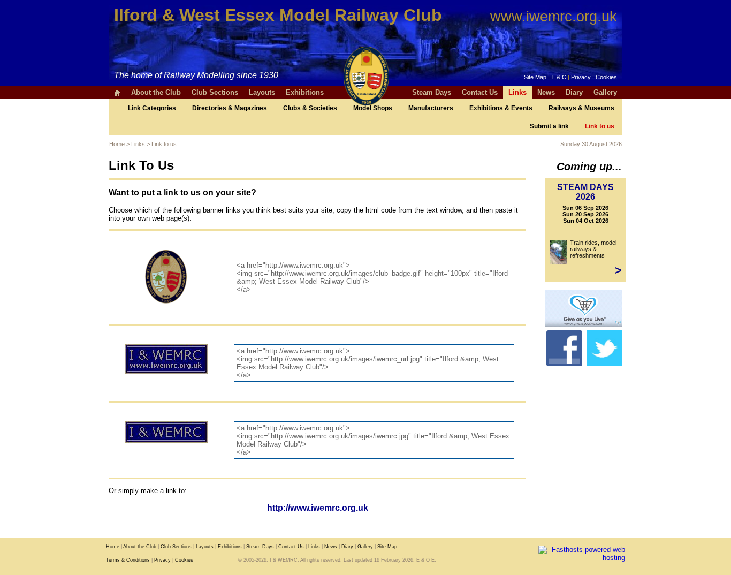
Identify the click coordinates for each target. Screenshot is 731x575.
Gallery (605, 92)
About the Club (156, 92)
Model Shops (372, 108)
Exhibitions (305, 92)
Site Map (535, 77)
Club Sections (215, 92)
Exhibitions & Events (500, 108)
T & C (558, 77)
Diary (574, 92)
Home (117, 144)
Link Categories (152, 108)
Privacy (581, 77)
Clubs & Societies (310, 108)
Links (517, 92)
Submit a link (549, 126)
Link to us (599, 126)
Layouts (262, 92)
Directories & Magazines (229, 108)
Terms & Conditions (128, 560)
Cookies (606, 77)
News (546, 92)
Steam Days (431, 92)
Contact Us (480, 92)
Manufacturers (430, 108)
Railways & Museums (581, 108)
